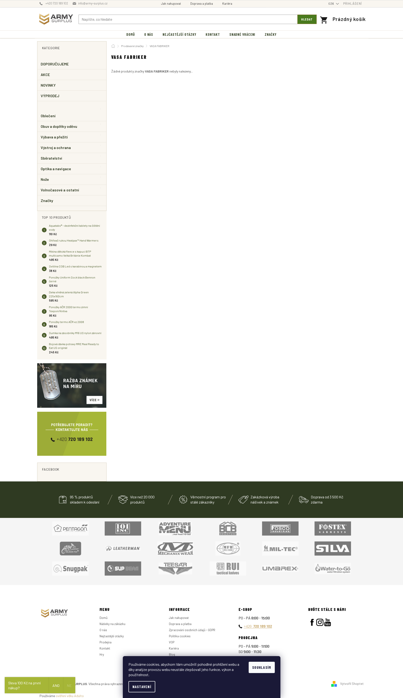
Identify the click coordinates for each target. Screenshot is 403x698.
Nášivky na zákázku (112, 624)
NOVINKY (48, 85)
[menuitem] (131, 34)
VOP (171, 642)
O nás (103, 630)
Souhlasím (261, 667)
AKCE (45, 74)
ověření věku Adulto (70, 696)
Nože (45, 179)
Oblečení (48, 115)
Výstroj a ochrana (56, 147)
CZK (331, 3)
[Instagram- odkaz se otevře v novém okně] (320, 622)
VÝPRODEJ (50, 95)
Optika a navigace (56, 168)
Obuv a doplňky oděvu (59, 126)
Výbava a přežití (54, 137)
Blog (172, 654)
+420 (258, 626)
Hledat (307, 19)
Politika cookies (180, 636)
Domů (104, 618)
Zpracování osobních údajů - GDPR (192, 630)
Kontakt (105, 648)
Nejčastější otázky (112, 636)
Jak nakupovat (171, 3)
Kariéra (227, 3)
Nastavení (142, 686)
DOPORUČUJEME (55, 64)
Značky (47, 200)
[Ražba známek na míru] (72, 385)
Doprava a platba (201, 3)
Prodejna (106, 642)
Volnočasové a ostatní (60, 190)
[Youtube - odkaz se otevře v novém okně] (327, 622)
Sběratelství (51, 158)
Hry (102, 654)
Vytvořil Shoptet (352, 684)
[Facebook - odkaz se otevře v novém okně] (312, 622)
